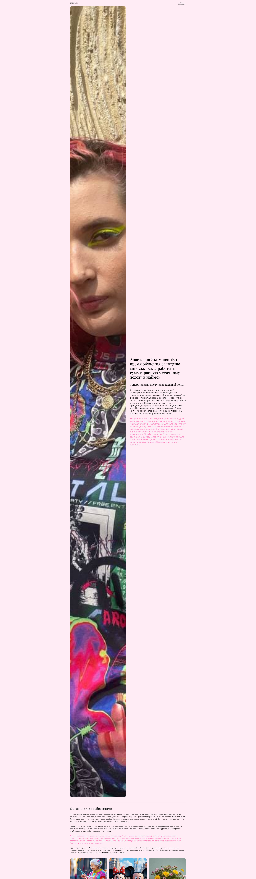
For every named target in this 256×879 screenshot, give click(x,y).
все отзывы (181, 3)
